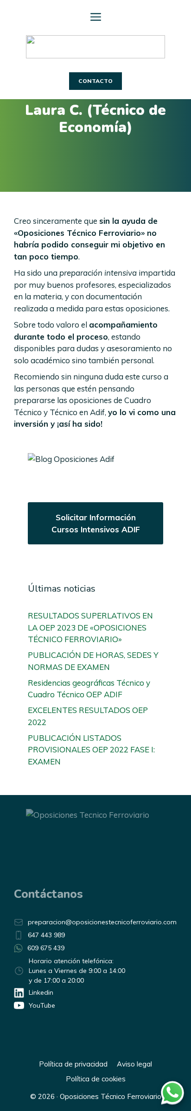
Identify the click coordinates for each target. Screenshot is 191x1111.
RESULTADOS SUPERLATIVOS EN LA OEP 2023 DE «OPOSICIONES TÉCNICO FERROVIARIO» (90, 627)
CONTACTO (95, 80)
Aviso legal (134, 1064)
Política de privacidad (73, 1064)
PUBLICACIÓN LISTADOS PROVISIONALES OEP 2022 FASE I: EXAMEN (91, 749)
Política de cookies (96, 1078)
